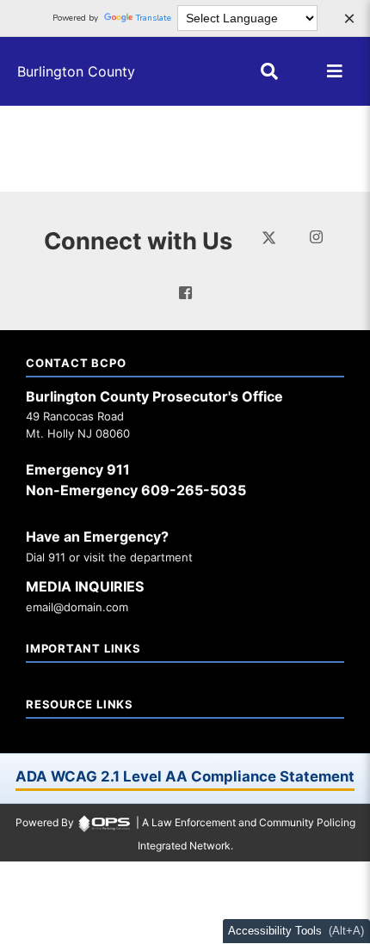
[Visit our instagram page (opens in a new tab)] (316, 237)
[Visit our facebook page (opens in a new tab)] (185, 292)
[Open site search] (269, 71)
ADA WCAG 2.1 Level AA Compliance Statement (185, 776)
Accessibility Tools (276, 931)
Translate (153, 18)
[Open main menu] (334, 71)
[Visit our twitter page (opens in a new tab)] (269, 236)
